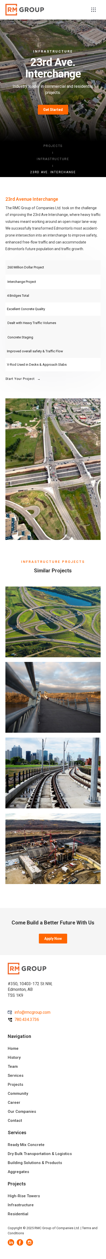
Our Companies (22, 1111)
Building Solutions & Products (35, 1162)
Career (14, 1102)
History (14, 1057)
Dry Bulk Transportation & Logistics (40, 1153)
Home (13, 1048)
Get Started (53, 110)
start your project (23, 379)
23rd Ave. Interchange (53, 172)
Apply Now (53, 939)
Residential (18, 1214)
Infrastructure (53, 159)
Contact (15, 1120)
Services (15, 1075)
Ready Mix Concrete (26, 1144)
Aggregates (18, 1171)
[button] (93, 10)
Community (18, 1093)
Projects (53, 146)
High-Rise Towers (24, 1196)
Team (13, 1066)
